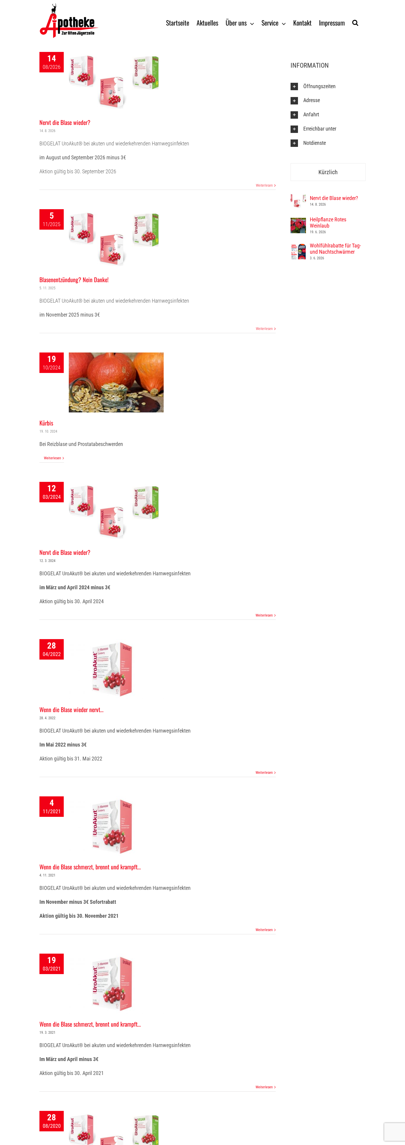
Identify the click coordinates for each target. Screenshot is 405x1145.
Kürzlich (328, 172)
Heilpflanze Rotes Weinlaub (328, 222)
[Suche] (355, 22)
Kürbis (46, 422)
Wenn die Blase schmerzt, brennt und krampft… (90, 866)
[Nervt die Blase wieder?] (298, 197)
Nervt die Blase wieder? (64, 122)
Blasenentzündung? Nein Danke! (74, 279)
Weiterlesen (264, 185)
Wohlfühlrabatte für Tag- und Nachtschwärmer (335, 248)
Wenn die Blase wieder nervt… (71, 709)
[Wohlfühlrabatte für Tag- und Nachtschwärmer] (298, 248)
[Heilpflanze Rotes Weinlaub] (298, 222)
